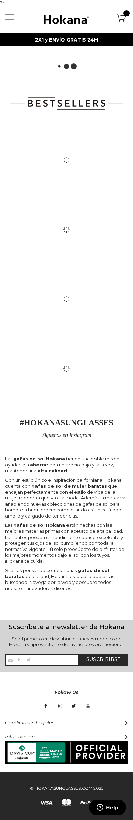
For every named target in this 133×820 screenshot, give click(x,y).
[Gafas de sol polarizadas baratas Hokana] (66, 20)
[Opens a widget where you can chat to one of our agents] (107, 808)
